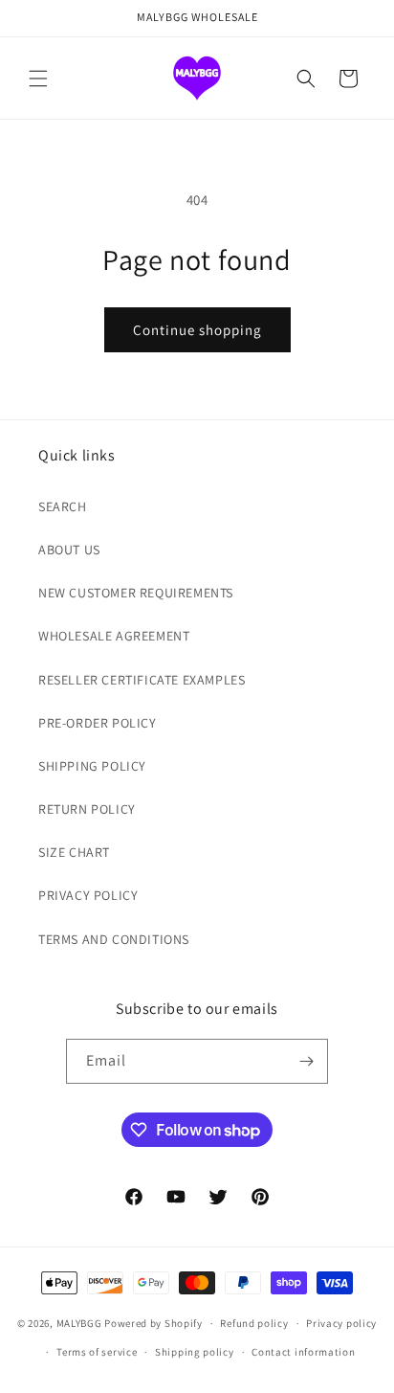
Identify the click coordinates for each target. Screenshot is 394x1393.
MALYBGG (79, 1323)
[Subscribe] (306, 1061)
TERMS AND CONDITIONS (113, 939)
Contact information (303, 1352)
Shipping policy (194, 1352)
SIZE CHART (74, 852)
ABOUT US (69, 549)
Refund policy (254, 1323)
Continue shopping (197, 330)
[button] (38, 78)
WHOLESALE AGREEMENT (113, 635)
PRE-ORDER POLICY (97, 722)
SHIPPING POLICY (92, 766)
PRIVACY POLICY (88, 895)
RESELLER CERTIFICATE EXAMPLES (141, 679)
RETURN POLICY (87, 809)
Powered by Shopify (153, 1323)
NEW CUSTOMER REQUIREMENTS (135, 592)
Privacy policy (341, 1323)
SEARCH (62, 506)
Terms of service (96, 1352)
